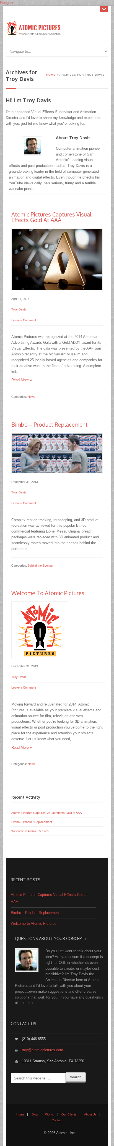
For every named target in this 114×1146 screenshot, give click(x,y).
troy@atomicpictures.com (42, 1050)
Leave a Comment (23, 320)
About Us (90, 1114)
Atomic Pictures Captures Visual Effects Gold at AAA (51, 217)
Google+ (7, 3)
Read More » (21, 380)
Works (49, 1114)
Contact (57, 1120)
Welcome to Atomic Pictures (47, 593)
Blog (35, 1114)
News (31, 396)
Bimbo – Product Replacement (49, 424)
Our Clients (69, 1114)
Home (20, 1114)
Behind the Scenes (40, 565)
